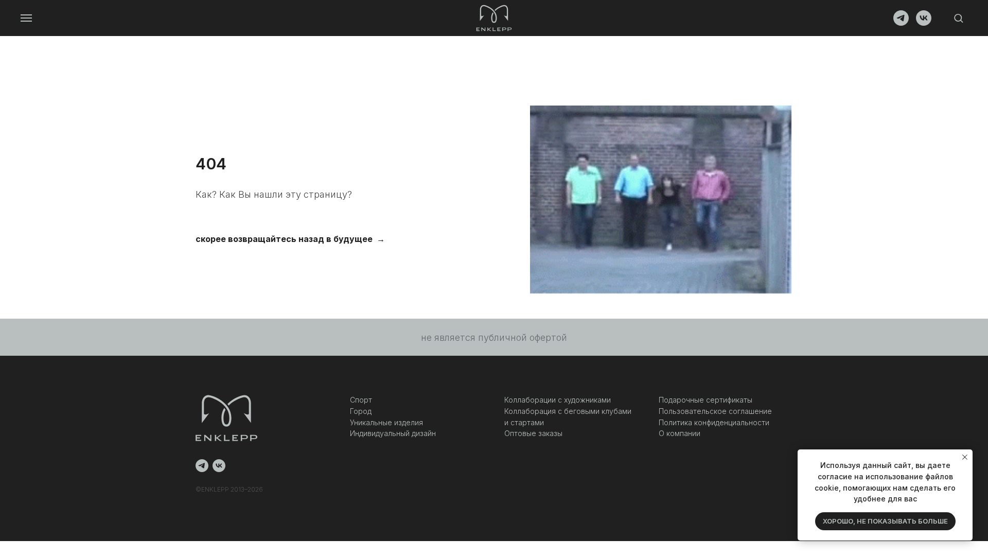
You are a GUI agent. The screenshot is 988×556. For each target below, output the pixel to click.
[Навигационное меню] (26, 18)
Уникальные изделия (386, 422)
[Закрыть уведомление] (965, 457)
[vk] (923, 23)
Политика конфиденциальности (714, 422)
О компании (679, 433)
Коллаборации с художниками (557, 399)
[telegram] (901, 23)
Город (361, 411)
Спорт (361, 399)
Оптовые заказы (533, 433)
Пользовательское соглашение (715, 411)
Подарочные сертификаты (705, 399)
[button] (958, 18)
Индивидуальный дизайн (393, 433)
